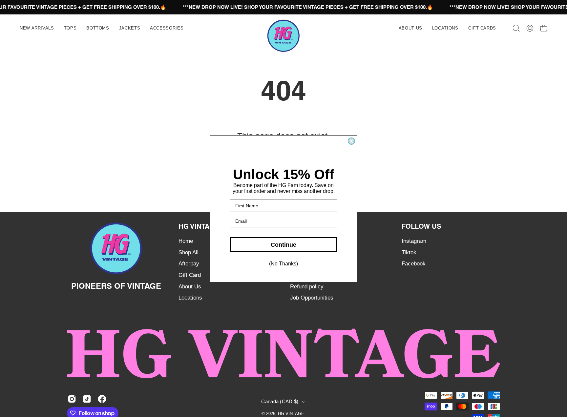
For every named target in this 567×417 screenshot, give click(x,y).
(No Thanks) (283, 263)
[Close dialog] (351, 141)
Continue (283, 244)
